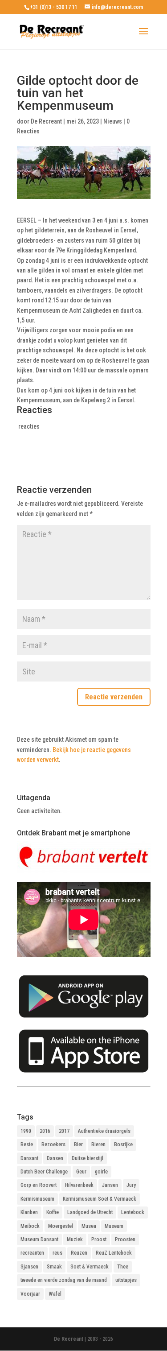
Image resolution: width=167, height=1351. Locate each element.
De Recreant (46, 121)
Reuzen (79, 1253)
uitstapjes (126, 1280)
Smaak (54, 1267)
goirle (101, 1172)
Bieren (98, 1144)
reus (57, 1253)
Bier (78, 1144)
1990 (25, 1131)
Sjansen (29, 1267)
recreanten (32, 1253)
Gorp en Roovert (38, 1185)
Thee (122, 1267)
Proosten (125, 1239)
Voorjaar (30, 1294)
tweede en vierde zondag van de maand (63, 1280)
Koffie (52, 1212)
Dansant (29, 1158)
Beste (26, 1144)
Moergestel (60, 1226)
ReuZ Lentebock (114, 1253)
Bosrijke (123, 1144)
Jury (131, 1185)
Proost (98, 1239)
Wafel (55, 1294)
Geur (81, 1172)
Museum (114, 1226)
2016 (45, 1131)
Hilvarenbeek (79, 1185)
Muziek (75, 1239)
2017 (64, 1131)
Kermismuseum (37, 1199)
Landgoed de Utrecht (90, 1212)
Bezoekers (53, 1144)
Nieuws (112, 121)
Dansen (55, 1158)
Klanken (29, 1212)
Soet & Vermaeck (89, 1267)
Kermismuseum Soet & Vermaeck (99, 1199)
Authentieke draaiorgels (104, 1131)
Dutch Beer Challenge (44, 1172)
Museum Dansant (39, 1239)
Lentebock (132, 1212)
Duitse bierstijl (87, 1158)
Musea (88, 1226)
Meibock (30, 1226)
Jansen (110, 1185)
